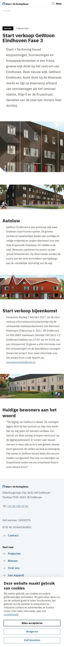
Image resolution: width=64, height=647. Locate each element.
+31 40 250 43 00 (17, 506)
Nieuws (7, 10)
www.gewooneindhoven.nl (20, 362)
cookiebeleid (11, 614)
